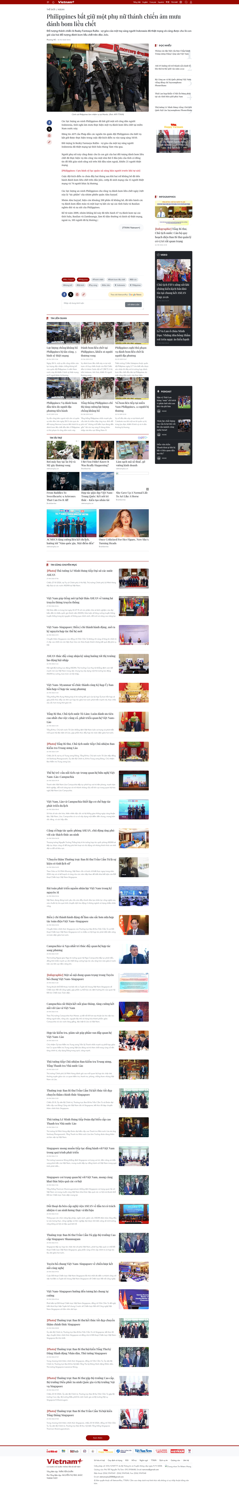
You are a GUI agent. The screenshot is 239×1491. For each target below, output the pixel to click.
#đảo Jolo (106, 285)
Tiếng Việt (137, 2)
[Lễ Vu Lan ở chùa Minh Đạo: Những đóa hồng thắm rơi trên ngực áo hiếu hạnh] (173, 317)
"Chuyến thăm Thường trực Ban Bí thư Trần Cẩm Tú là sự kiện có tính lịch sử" (81, 861)
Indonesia (121, 285)
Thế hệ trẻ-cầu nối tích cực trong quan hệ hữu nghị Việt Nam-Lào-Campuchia (81, 775)
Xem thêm (97, 1437)
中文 (168, 2)
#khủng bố (67, 285)
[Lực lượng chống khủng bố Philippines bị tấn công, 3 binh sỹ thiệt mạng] (63, 333)
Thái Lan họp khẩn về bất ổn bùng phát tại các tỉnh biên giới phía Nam (173, 95)
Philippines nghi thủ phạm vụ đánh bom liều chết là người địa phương (131, 351)
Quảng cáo (175, 1460)
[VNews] (189, 1451)
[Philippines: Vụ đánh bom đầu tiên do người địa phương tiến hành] (63, 388)
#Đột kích (80, 285)
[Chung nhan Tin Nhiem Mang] (178, 1466)
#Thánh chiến (98, 279)
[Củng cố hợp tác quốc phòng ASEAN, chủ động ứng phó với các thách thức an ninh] (134, 838)
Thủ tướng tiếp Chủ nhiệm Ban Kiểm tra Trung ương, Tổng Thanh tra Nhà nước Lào (79, 1063)
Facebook (49, 122)
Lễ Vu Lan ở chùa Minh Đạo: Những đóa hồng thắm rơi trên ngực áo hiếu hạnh (173, 335)
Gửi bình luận (133, 305)
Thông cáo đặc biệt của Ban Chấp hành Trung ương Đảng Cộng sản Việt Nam (172, 52)
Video (164, 254)
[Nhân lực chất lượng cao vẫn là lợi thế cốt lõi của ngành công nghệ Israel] (184, 425)
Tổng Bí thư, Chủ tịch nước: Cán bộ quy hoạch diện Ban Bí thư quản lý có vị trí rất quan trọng (173, 235)
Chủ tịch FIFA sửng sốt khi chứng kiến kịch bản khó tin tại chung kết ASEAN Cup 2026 (173, 291)
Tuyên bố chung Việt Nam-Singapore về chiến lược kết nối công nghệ (80, 1266)
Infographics (167, 196)
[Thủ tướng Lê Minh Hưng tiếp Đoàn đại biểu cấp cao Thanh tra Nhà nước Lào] (134, 1127)
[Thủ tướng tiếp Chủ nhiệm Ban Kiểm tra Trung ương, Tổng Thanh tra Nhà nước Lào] (134, 1069)
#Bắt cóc (133, 279)
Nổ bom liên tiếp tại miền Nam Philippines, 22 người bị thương (132, 406)
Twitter (49, 129)
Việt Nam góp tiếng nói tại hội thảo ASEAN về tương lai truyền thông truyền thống (80, 600)
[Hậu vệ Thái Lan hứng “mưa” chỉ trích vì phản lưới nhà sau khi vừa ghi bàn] (184, 402)
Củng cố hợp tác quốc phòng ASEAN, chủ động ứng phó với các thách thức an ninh (80, 832)
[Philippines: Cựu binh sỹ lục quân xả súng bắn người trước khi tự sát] (101, 170)
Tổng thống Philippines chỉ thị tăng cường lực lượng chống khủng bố (97, 406)
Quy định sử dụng (115, 1460)
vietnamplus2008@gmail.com (111, 1476)
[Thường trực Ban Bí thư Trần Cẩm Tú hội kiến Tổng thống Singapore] (134, 1419)
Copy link (49, 142)
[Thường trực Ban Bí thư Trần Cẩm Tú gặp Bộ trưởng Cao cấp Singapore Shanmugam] (134, 1243)
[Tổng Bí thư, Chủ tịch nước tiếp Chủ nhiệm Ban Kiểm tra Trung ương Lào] (134, 752)
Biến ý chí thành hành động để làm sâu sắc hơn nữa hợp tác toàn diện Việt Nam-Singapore (80, 919)
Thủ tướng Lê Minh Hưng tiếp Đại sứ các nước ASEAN (80, 573)
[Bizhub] (74, 1451)
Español (161, 2)
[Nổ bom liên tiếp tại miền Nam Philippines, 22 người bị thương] (132, 388)
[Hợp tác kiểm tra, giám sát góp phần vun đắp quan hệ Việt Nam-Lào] (134, 1041)
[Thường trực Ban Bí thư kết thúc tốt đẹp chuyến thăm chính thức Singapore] (134, 1328)
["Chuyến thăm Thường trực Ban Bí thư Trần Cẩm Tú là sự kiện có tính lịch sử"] (134, 867)
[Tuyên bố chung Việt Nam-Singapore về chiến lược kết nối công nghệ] (134, 1272)
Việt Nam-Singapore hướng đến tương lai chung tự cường (77, 1293)
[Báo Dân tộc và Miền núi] (50, 1451)
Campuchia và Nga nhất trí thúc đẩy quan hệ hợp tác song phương (79, 948)
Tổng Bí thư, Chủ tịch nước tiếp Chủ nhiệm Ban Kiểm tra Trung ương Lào (81, 746)
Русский (174, 2)
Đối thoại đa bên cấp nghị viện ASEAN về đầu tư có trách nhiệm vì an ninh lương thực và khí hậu (81, 1208)
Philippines (136, 285)
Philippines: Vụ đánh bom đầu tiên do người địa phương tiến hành (62, 406)
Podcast (166, 391)
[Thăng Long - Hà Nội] (180, 2)
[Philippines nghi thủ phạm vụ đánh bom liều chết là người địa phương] (132, 333)
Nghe (164, 411)
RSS (126, 1460)
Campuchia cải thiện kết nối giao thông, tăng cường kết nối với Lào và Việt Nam (80, 1006)
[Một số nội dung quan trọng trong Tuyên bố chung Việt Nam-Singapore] (134, 983)
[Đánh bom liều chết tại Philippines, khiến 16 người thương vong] (98, 333)
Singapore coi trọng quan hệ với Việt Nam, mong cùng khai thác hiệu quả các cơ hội (80, 1179)
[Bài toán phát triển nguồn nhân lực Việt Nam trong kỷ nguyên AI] (134, 896)
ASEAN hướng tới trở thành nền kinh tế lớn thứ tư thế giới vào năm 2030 (173, 67)
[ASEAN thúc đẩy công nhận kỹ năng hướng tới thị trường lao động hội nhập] (134, 664)
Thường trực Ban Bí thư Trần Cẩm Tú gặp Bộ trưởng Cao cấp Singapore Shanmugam (81, 1237)
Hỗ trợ (134, 1460)
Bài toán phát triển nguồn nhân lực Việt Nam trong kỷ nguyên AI (79, 890)
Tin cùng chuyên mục (64, 564)
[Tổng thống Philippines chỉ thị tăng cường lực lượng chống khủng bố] (98, 388)
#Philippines (83, 279)
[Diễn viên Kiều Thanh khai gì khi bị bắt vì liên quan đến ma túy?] (184, 449)
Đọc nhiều (165, 45)
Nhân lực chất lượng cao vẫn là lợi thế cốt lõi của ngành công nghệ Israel (166, 425)
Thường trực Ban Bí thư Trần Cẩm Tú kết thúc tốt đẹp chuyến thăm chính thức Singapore (79, 1092)
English (145, 2)
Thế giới (51, 9)
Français (153, 2)
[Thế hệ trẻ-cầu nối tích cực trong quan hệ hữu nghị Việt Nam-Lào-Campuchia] (134, 781)
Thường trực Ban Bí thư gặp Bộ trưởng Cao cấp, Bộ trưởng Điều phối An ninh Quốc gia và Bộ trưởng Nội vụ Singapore (81, 1382)
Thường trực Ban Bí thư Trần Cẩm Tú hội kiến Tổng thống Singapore (79, 1413)
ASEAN (61, 9)
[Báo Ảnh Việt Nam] (177, 1451)
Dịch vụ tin (163, 1460)
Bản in (49, 135)
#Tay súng (93, 285)
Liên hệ (186, 1460)
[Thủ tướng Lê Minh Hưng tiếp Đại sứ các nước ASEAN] (134, 579)
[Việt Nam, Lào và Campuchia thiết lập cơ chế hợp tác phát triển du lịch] (134, 809)
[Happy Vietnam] (105, 1451)
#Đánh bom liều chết (116, 279)
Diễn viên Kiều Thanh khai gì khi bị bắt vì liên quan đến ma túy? (166, 449)
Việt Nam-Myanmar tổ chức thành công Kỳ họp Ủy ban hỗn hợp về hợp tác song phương (80, 687)
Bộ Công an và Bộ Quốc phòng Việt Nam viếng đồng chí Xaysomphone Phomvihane (173, 82)
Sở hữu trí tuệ (99, 1460)
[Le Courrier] (161, 1451)
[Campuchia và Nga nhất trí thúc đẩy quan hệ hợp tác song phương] (134, 954)
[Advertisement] (103, 250)
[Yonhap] (124, 1451)
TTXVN (153, 1460)
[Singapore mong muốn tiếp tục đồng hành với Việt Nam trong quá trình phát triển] (134, 1156)
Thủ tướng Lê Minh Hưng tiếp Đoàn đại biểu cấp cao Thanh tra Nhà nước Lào (79, 1121)
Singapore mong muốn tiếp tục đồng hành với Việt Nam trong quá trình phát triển (81, 1150)
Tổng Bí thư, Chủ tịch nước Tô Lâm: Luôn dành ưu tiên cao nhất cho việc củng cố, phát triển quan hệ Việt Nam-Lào (81, 718)
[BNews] (64, 1451)
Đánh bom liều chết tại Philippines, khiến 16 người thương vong (97, 351)
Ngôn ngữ (144, 1460)
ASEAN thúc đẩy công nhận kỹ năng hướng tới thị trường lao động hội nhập (81, 658)
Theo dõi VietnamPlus (119, 294)
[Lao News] (85, 1451)
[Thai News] (92, 1451)
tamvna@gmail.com (150, 1469)
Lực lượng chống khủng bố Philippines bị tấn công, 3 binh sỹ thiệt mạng (62, 351)
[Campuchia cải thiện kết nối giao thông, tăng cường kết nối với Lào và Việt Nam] (134, 1012)
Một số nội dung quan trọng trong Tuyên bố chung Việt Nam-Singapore (80, 977)
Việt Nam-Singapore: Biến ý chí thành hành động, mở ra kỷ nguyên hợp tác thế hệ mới (81, 629)
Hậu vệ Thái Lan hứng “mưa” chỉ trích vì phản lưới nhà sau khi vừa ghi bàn (166, 402)
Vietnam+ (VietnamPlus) (66, 2)
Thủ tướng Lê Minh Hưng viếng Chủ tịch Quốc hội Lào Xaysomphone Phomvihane (173, 108)
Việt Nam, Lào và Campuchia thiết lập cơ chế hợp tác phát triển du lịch (79, 803)
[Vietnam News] (144, 1451)
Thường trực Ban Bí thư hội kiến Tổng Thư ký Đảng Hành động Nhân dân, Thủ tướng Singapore (79, 1351)
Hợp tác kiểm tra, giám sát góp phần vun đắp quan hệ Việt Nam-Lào (79, 1035)
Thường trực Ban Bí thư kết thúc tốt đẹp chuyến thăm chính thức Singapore (81, 1322)
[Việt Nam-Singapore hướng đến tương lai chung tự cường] (134, 1299)
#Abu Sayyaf (68, 279)
